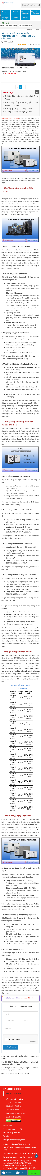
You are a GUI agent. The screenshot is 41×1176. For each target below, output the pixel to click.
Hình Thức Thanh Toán (14, 1109)
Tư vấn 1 (8, 1173)
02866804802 (12, 1153)
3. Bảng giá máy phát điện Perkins (19, 108)
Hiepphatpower (13, 1093)
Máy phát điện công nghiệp (14, 1139)
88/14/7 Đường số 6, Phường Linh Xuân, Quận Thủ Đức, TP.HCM (19, 1161)
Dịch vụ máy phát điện (12, 1132)
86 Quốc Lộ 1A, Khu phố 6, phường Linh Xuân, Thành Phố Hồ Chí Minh (20, 1166)
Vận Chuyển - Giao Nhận (15, 1113)
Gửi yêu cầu (11, 1047)
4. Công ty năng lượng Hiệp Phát (19, 111)
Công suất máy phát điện (13, 1129)
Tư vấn (6, 1136)
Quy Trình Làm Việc (13, 1102)
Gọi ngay (34, 1173)
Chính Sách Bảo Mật (13, 1117)
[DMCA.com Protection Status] (13, 1120)
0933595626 (32, 1153)
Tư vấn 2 (22, 1173)
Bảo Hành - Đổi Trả (13, 1106)
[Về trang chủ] (8, 3)
